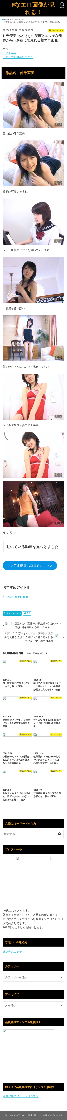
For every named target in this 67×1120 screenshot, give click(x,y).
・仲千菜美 (9, 53)
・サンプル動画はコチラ (18, 57)
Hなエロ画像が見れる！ (33, 8)
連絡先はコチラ (12, 951)
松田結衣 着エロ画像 (15, 596)
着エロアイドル (13, 613)
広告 (28, 613)
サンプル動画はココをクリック (30, 565)
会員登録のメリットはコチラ (20, 1096)
